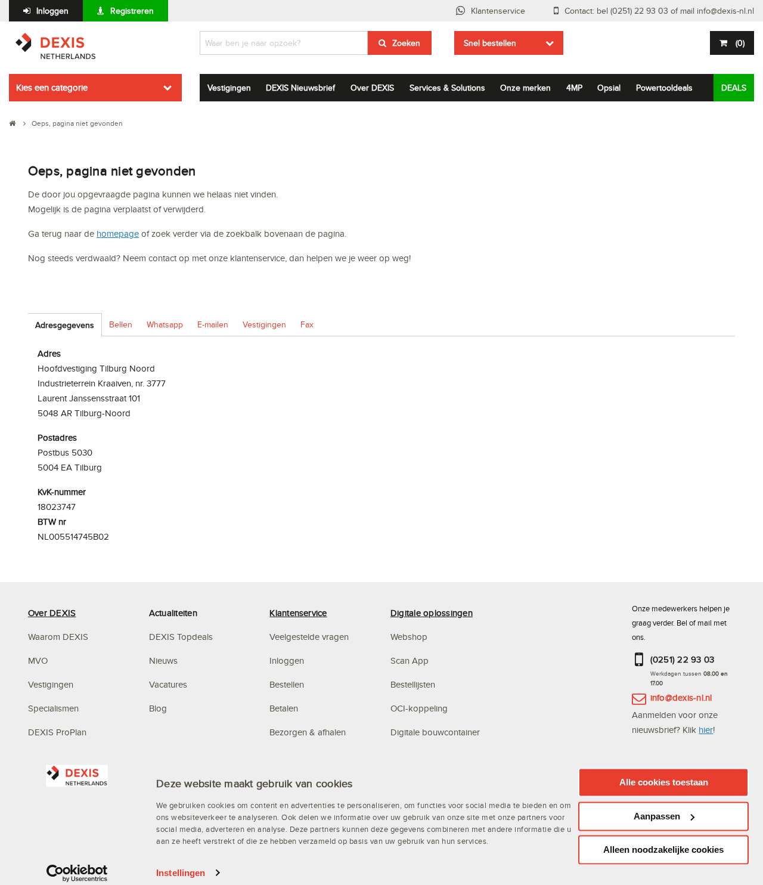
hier (706, 729)
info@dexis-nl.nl (681, 697)
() (740, 43)
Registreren (132, 11)
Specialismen (53, 708)
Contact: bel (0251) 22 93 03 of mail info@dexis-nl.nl (659, 11)
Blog (158, 708)
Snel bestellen (490, 43)
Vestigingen (229, 88)
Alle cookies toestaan (663, 782)
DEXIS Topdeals (181, 636)
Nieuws (163, 660)
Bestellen (286, 684)
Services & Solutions (447, 88)
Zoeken (406, 43)
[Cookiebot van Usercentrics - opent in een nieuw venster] (77, 873)
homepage (118, 233)
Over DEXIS (372, 88)
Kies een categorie (52, 87)
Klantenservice (498, 11)
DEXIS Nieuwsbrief (300, 88)
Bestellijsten (412, 684)
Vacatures (168, 684)
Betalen (283, 708)
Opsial (609, 88)
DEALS (733, 88)
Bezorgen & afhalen (307, 732)
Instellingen (180, 873)
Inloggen (52, 11)
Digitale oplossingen (431, 612)
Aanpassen (657, 816)
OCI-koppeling (419, 708)
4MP (574, 88)
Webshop (408, 636)
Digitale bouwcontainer (435, 732)
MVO (38, 660)
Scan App (409, 660)
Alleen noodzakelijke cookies (663, 849)
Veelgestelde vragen (310, 636)
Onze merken (525, 88)
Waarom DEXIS (58, 636)
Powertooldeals (664, 88)
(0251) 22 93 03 (682, 659)
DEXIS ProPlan (57, 732)
